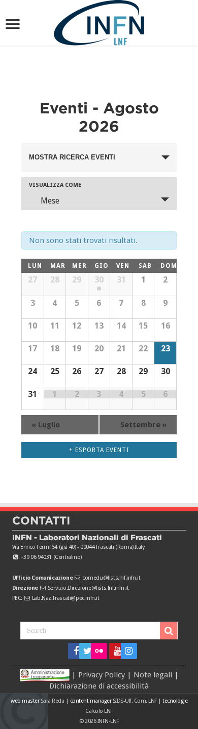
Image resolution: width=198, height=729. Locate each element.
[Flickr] (99, 651)
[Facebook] (73, 651)
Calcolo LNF (99, 711)
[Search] (168, 630)
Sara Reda (51, 701)
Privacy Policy (101, 674)
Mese (50, 201)
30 (99, 280)
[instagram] (125, 651)
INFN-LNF (108, 721)
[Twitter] (84, 651)
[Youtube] (114, 651)
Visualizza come (55, 185)
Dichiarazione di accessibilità (99, 686)
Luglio (45, 424)
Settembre (143, 424)
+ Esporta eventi (99, 450)
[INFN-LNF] (99, 21)
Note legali (153, 674)
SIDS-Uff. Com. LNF (135, 701)
